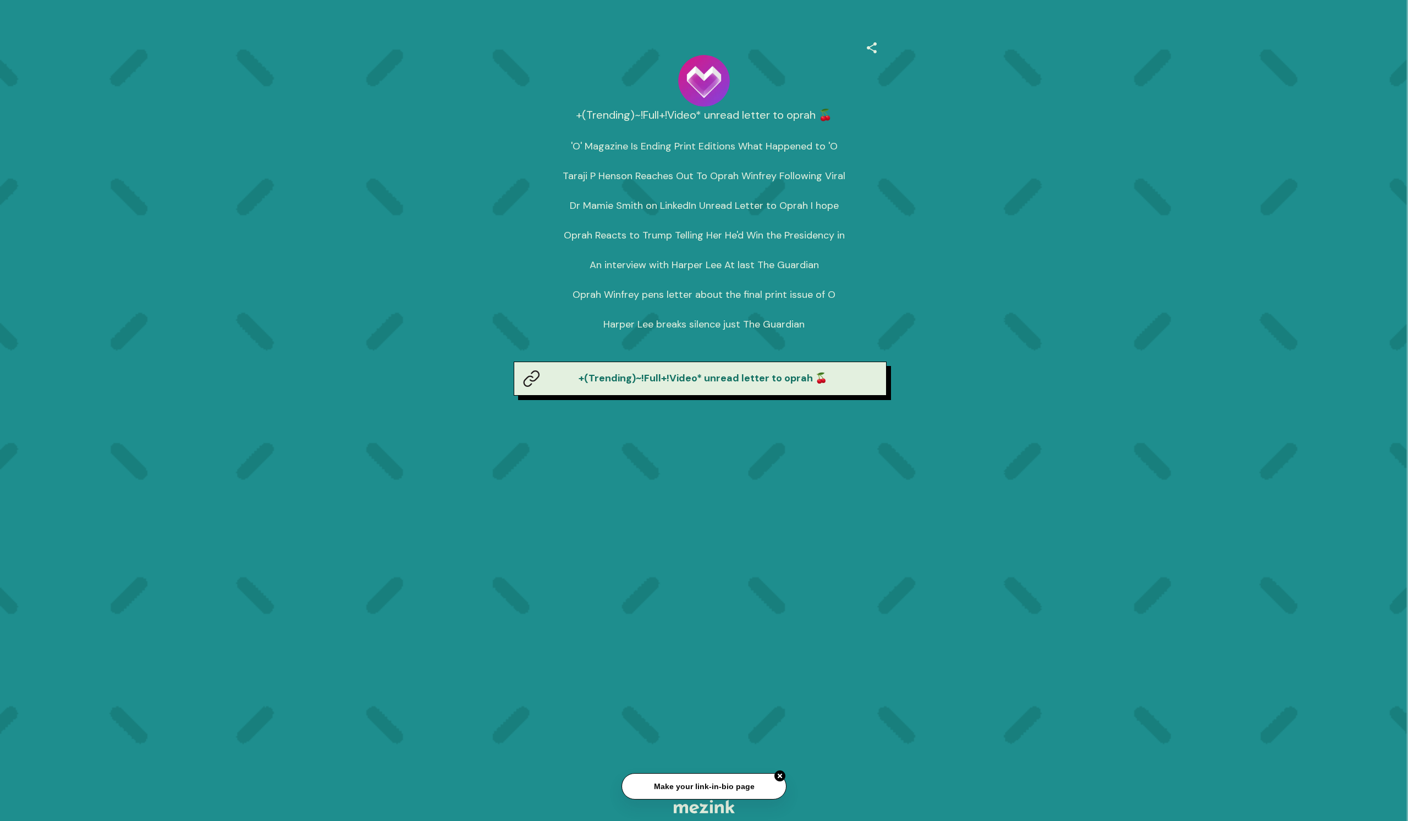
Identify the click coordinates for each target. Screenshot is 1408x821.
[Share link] (871, 46)
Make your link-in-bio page (703, 787)
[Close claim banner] (779, 777)
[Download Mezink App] (704, 806)
